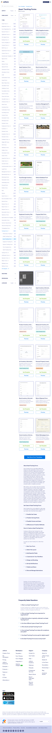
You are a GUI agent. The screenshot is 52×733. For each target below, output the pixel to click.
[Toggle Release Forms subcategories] (8, 204)
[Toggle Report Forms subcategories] (8, 206)
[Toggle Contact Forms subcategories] (8, 53)
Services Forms (39, 368)
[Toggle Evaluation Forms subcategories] (9, 134)
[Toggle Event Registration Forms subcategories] (12, 29)
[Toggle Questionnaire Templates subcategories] (12, 56)
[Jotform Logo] (5, 2)
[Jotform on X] (6, 731)
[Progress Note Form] (43, 205)
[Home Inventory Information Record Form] (26, 425)
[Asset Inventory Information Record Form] (43, 278)
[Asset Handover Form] (26, 57)
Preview (26, 44)
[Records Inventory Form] (26, 278)
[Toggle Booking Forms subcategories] (8, 40)
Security (23, 727)
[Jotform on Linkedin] (8, 731)
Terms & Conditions (7, 727)
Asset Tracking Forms (27, 9)
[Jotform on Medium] (11, 731)
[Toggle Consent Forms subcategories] (8, 45)
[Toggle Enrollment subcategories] (7, 128)
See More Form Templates (34, 457)
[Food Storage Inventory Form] (26, 168)
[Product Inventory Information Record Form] (26, 315)
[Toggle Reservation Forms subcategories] (10, 212)
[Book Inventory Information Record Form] (26, 388)
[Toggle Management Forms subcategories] (10, 171)
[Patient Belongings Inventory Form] (43, 425)
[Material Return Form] (26, 131)
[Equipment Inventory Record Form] (26, 205)
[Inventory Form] (26, 94)
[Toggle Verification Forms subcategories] (10, 255)
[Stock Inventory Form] (43, 57)
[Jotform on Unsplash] (23, 731)
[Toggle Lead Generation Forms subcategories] (12, 166)
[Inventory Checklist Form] (26, 21)
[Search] (2, 6)
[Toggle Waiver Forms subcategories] (8, 260)
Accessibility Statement (31, 727)
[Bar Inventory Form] (43, 131)
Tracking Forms (29, 6)
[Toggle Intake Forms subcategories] (7, 161)
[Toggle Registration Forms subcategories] (10, 26)
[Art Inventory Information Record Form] (26, 352)
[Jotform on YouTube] (18, 731)
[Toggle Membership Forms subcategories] (10, 174)
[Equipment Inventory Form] (43, 241)
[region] (8, 146)
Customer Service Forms (41, 405)
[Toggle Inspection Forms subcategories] (9, 158)
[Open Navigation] (50, 2)
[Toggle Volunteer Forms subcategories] (9, 258)
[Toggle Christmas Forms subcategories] (9, 101)
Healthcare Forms (40, 442)
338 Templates (22, 11)
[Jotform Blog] (13, 731)
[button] (8, 10)
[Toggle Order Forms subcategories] (7, 23)
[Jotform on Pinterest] (16, 731)
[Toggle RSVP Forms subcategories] (7, 48)
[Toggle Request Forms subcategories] (8, 209)
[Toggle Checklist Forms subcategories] (9, 99)
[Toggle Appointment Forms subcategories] (10, 50)
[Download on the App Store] (8, 698)
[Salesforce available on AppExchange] (8, 703)
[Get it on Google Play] (8, 694)
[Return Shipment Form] (43, 388)
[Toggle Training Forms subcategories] (8, 252)
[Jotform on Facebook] (4, 731)
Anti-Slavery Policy (43, 727)
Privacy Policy (16, 727)
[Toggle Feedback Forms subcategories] (9, 139)
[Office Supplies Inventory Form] (43, 21)
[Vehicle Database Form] (43, 168)
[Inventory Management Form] (43, 94)
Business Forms (23, 74)
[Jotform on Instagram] (20, 731)
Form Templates (22, 6)
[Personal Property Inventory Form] (43, 352)
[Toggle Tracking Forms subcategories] (8, 231)
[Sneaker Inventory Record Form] (26, 241)
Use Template (26, 41)
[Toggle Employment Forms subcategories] (10, 126)
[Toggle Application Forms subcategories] (10, 34)
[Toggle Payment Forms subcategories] (9, 31)
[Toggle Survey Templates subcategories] (9, 42)
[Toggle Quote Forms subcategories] (8, 196)
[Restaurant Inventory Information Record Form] (43, 315)
